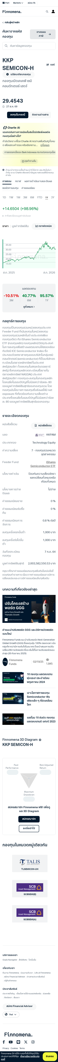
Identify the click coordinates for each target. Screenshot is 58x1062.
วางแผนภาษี (41, 34)
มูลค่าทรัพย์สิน (20, 226)
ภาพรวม (6, 181)
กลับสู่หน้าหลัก (12, 22)
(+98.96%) (28, 209)
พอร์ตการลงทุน (10, 188)
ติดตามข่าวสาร (40, 115)
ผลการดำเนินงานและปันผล (38, 181)
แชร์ (52, 65)
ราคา (5, 226)
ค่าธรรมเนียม (28, 188)
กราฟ (18, 181)
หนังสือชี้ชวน (45, 426)
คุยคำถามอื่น (30, 161)
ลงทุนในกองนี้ (17, 115)
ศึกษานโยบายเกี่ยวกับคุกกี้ (20, 1058)
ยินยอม (50, 1056)
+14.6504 (10, 209)
